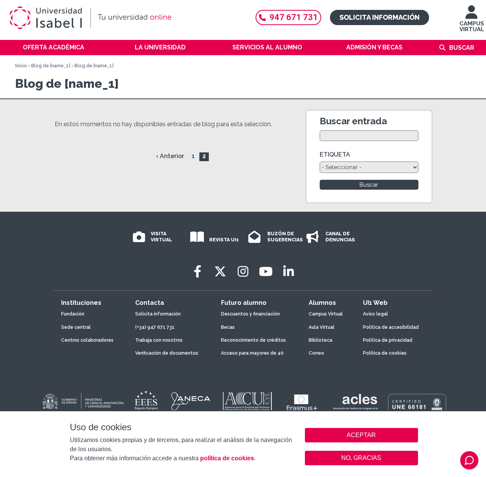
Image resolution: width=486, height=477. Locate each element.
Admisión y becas (374, 47)
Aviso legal (375, 314)
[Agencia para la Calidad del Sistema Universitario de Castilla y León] (247, 401)
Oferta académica (53, 47)
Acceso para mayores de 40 (252, 353)
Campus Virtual (326, 314)
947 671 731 (294, 17)
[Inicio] (125, 18)
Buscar (461, 47)
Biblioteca (320, 340)
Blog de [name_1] (51, 65)
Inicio (21, 65)
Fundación (72, 314)
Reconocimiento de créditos (253, 340)
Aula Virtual (322, 327)
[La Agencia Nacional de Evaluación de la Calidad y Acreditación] (191, 401)
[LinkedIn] (288, 272)
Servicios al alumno (267, 47)
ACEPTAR (361, 435)
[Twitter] (220, 272)
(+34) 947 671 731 (155, 327)
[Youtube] (266, 272)
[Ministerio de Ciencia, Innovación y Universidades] (82, 401)
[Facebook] (197, 272)
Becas (228, 327)
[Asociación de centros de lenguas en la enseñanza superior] (355, 403)
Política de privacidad (387, 340)
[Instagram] (243, 272)
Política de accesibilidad (391, 327)
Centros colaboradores (87, 340)
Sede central (76, 327)
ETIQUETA (335, 154)
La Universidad (160, 47)
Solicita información (379, 17)
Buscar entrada (353, 121)
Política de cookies (385, 353)
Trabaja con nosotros (159, 340)
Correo (316, 353)
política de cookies (227, 458)
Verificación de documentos (166, 353)
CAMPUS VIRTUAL (471, 26)
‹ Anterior (170, 156)
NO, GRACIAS (361, 458)
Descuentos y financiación (250, 314)
